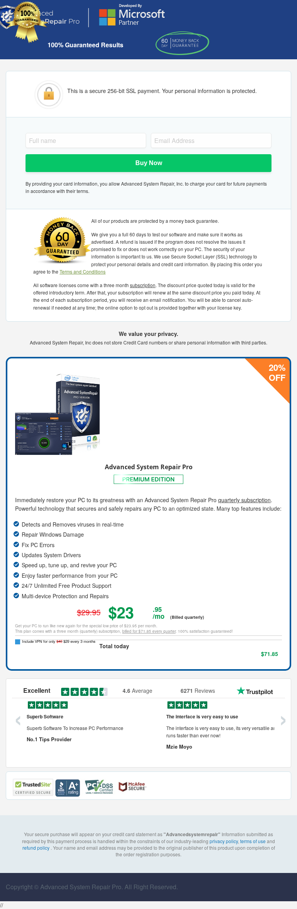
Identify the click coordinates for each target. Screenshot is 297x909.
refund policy (36, 847)
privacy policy (224, 841)
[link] (270, 788)
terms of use (253, 841)
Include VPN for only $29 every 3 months (59, 641)
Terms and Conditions (83, 271)
